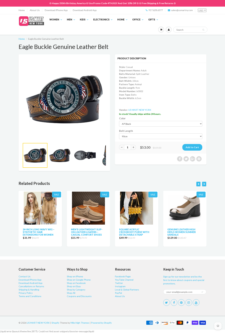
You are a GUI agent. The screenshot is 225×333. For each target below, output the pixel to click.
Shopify (55, 322)
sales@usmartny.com (182, 10)
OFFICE (136, 19)
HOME (121, 19)
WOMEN (54, 19)
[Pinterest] (181, 302)
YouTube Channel (124, 279)
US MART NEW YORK (139, 109)
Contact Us (24, 276)
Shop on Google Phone (79, 279)
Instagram (120, 286)
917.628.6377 (156, 10)
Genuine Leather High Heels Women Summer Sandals (181, 232)
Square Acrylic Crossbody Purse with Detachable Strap (134, 232)
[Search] (203, 29)
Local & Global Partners (127, 289)
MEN (69, 19)
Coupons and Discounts (79, 296)
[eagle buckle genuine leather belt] (64, 99)
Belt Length (126, 130)
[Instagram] (188, 302)
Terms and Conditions (30, 296)
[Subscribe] (202, 292)
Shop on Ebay (74, 286)
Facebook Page (123, 276)
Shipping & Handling (29, 289)
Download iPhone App (56, 10)
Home (22, 10)
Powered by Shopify (101, 322)
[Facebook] (174, 302)
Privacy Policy (26, 292)
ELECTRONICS (101, 19)
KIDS (82, 19)
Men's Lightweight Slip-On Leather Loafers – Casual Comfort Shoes (86, 232)
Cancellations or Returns (31, 286)
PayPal (118, 292)
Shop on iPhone (75, 276)
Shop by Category (76, 289)
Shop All (71, 292)
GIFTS (151, 19)
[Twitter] (166, 302)
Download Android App (85, 10)
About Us (35, 10)
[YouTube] (196, 302)
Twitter (119, 283)
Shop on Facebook (76, 283)
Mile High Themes (80, 322)
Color (122, 118)
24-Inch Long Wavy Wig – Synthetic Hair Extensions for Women (38, 232)
